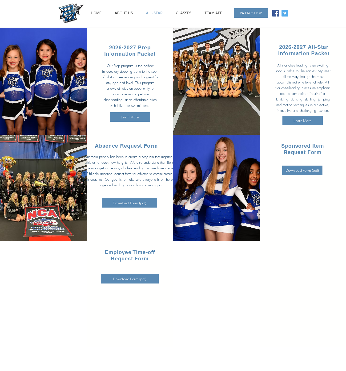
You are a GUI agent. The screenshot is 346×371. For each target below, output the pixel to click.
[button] (183, 13)
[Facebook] (275, 13)
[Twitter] (285, 13)
